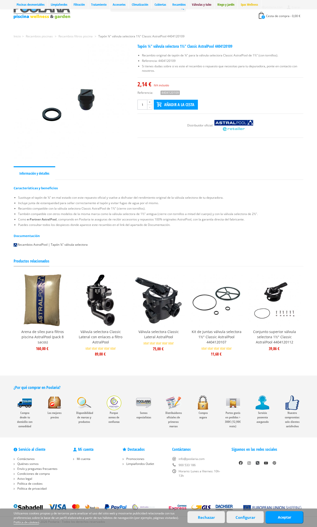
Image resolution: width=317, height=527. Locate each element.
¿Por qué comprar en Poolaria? (37, 387)
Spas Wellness (249, 4)
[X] (257, 463)
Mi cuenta (83, 459)
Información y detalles (34, 173)
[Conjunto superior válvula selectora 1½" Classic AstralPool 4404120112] (274, 300)
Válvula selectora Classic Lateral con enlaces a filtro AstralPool (100, 336)
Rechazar (206, 517)
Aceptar (284, 517)
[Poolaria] (42, 11)
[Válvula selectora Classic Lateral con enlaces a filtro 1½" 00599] (100, 300)
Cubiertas (160, 4)
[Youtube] (266, 463)
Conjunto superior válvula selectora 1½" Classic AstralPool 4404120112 (274, 336)
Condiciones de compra (33, 474)
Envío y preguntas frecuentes (37, 469)
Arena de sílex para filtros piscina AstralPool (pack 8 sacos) (42, 336)
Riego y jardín (226, 4)
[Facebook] (241, 463)
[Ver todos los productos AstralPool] (234, 125)
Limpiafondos (59, 4)
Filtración (79, 4)
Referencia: (145, 93)
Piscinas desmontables (31, 4)
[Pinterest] (274, 463)
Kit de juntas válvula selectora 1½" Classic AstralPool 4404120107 (216, 336)
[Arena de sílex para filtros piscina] (42, 300)
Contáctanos (26, 459)
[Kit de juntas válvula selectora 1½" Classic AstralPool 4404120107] (216, 300)
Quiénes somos (28, 464)
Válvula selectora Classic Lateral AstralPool (158, 334)
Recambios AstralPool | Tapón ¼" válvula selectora (53, 244)
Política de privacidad (32, 488)
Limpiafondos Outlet (140, 464)
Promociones (135, 459)
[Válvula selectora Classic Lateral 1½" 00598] (158, 300)
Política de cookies (30, 483)
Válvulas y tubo (201, 4)
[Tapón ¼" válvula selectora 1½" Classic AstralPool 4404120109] (72, 102)
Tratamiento (98, 4)
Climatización (140, 4)
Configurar (245, 517)
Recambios (179, 4)
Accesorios (119, 4)
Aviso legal (24, 479)
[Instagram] (249, 463)
